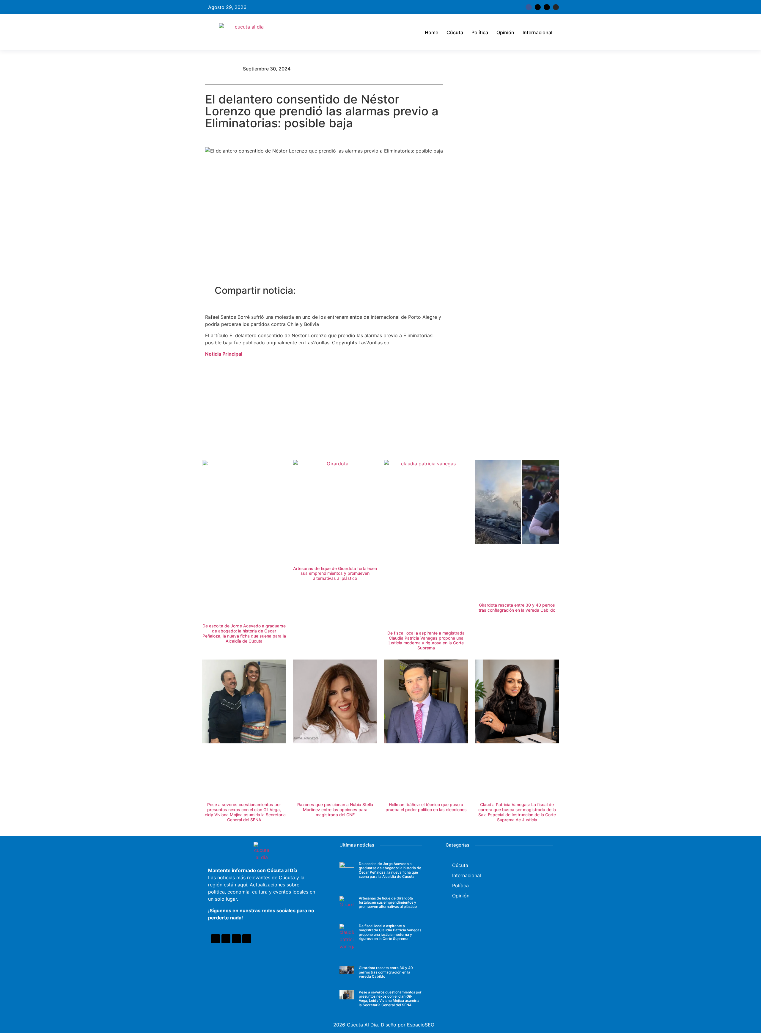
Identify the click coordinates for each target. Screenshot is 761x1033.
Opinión (505, 32)
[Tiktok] (547, 7)
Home (431, 32)
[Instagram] (556, 7)
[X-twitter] (538, 7)
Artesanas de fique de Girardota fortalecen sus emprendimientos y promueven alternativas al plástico (335, 573)
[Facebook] (215, 938)
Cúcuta (454, 32)
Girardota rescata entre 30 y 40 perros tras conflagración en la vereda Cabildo (517, 607)
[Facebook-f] (529, 7)
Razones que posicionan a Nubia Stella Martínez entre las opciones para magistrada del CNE (335, 809)
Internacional (537, 32)
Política (479, 32)
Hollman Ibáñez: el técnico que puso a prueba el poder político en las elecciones (426, 807)
